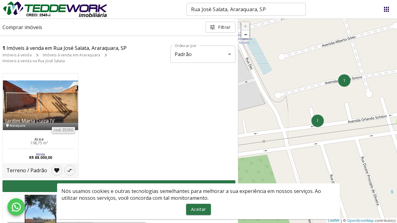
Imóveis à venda (17, 55)
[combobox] (246, 9)
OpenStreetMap (360, 220)
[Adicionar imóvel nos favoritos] (56, 170)
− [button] (245, 34)
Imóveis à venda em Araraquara (71, 55)
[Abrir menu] (386, 9)
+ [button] (245, 26)
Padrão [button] (183, 54)
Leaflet (333, 220)
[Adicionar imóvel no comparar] (70, 170)
